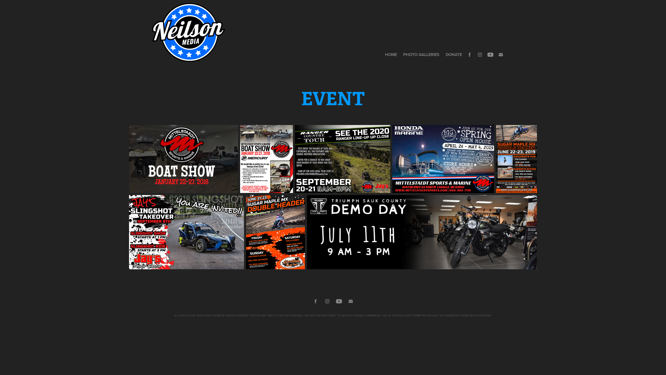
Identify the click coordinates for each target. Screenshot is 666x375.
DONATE (454, 55)
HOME (391, 55)
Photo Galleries (421, 55)
